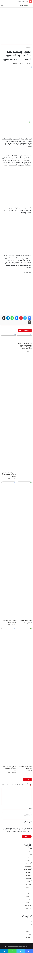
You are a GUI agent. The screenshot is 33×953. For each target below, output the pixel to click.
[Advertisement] (16, 25)
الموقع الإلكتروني (27, 822)
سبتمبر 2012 (28, 902)
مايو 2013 (29, 878)
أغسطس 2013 (28, 869)
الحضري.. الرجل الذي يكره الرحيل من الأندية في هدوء (9, 768)
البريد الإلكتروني (27, 815)
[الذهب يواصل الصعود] (24, 550)
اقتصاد (30, 928)
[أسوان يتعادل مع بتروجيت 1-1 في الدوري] (8, 550)
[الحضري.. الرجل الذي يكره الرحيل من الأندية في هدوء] (8, 696)
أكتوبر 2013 (29, 863)
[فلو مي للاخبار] (24, 5)
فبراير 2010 (29, 908)
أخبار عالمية (29, 922)
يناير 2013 (29, 890)
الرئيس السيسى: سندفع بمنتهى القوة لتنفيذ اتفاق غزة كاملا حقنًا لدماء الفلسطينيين (25, 346)
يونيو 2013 (29, 875)
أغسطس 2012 (28, 905)
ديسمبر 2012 (28, 893)
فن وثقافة (29, 937)
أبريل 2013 (29, 881)
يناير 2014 (29, 854)
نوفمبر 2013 (28, 860)
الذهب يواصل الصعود (26, 620)
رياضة (30, 934)
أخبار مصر (29, 925)
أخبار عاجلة (29, 919)
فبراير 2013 (29, 887)
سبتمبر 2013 (28, 866)
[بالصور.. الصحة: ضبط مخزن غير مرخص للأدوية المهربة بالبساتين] (8, 402)
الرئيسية (28, 47)
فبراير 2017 (29, 851)
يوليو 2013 (29, 872)
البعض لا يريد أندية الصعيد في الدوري (25, 767)
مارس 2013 (29, 884)
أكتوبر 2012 (29, 899)
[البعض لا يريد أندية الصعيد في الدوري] (24, 696)
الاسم (30, 808)
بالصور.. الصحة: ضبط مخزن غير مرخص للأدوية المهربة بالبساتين (9, 475)
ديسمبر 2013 (28, 857)
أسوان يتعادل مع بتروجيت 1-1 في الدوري (9, 621)
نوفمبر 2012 (28, 896)
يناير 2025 (29, 848)
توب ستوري (28, 931)
